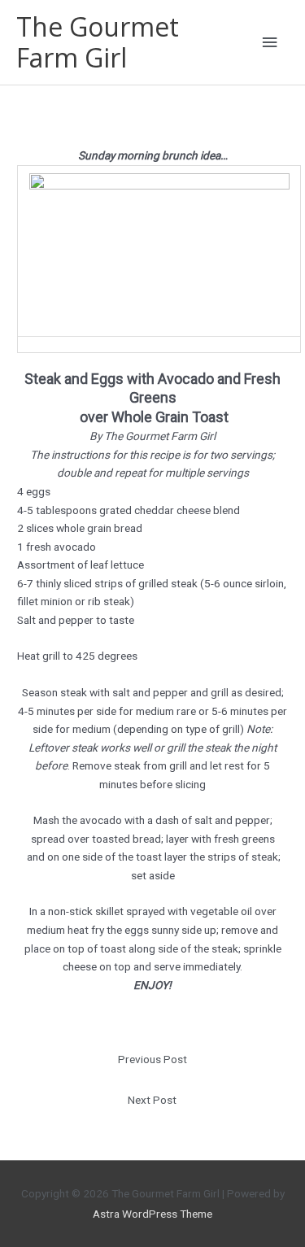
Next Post (152, 1099)
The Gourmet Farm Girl (97, 42)
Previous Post (152, 1059)
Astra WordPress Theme (152, 1213)
